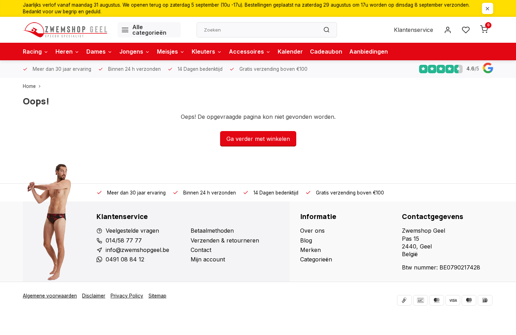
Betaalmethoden (212, 230)
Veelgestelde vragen (132, 230)
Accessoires (246, 51)
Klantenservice (413, 29)
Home (29, 86)
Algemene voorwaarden (50, 296)
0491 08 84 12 (125, 259)
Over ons (312, 230)
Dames (96, 51)
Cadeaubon (326, 51)
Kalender (290, 51)
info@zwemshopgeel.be (137, 249)
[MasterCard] (436, 300)
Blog (306, 240)
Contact (201, 249)
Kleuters (203, 51)
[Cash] (404, 300)
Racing (32, 51)
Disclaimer (93, 296)
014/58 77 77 (124, 240)
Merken (310, 249)
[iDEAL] (485, 300)
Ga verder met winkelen (258, 138)
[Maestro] (469, 300)
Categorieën (316, 259)
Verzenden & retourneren (225, 240)
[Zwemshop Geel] (65, 29)
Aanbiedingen (368, 51)
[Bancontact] (420, 300)
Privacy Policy (127, 296)
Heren (64, 51)
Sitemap (157, 296)
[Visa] (452, 300)
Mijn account (208, 259)
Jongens (131, 51)
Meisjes (167, 51)
